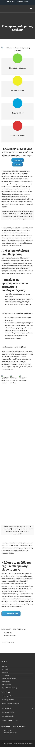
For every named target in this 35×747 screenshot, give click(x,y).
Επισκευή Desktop (7, 700)
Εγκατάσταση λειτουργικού (10, 703)
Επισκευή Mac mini (7, 716)
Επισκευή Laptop (7, 696)
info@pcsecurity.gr (10, 635)
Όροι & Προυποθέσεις (9, 688)
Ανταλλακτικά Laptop (9, 678)
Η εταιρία (5, 669)
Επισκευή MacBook (7, 712)
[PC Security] (13, 8)
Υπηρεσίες (5, 675)
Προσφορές (6, 681)
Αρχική (4, 666)
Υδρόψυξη (17, 164)
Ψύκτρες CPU (17, 160)
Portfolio (5, 672)
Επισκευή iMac (6, 708)
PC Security (19, 743)
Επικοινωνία (6, 685)
